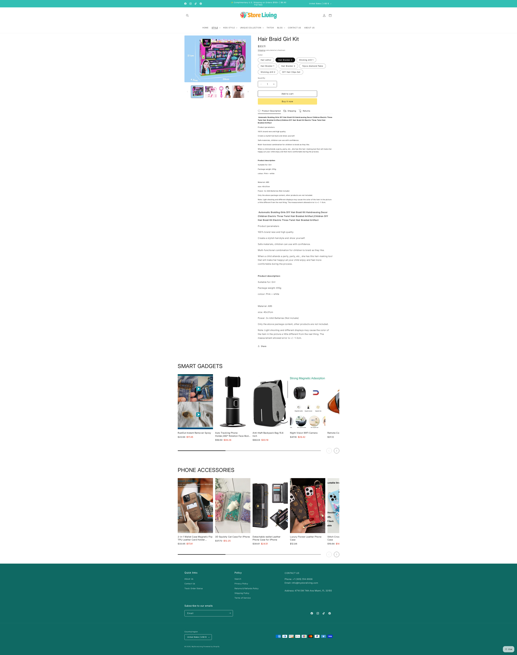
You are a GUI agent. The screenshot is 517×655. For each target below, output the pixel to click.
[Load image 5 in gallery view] (224, 92)
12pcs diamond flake (312, 66)
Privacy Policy (241, 583)
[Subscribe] (230, 613)
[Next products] (336, 450)
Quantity (261, 78)
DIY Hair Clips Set (291, 72)
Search (238, 579)
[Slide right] (248, 92)
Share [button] (263, 346)
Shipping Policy (242, 593)
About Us (188, 579)
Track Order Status (193, 588)
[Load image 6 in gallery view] (238, 92)
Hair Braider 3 (285, 60)
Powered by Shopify (211, 647)
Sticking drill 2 (268, 72)
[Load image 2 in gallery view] (211, 92)
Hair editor (266, 60)
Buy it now (287, 101)
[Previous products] (329, 450)
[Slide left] (187, 92)
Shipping (261, 50)
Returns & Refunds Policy (246, 588)
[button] (187, 15)
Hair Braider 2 (288, 66)
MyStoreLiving (197, 647)
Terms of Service (243, 598)
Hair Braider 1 (267, 66)
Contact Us (189, 583)
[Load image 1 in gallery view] (197, 92)
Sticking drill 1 (306, 60)
